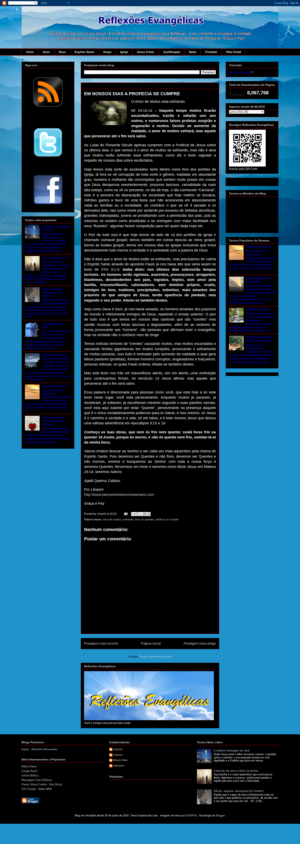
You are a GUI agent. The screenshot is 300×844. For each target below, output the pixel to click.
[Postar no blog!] (137, 514)
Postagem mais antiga (200, 643)
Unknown (118, 765)
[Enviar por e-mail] (133, 514)
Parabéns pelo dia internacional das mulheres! (53, 421)
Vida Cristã (233, 52)
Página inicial (151, 643)
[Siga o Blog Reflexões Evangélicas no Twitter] (48, 157)
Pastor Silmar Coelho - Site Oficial (41, 784)
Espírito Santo (84, 52)
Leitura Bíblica (29, 775)
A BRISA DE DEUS (258, 309)
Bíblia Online (29, 766)
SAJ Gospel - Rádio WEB (36, 788)
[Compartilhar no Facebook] (145, 514)
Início (30, 52)
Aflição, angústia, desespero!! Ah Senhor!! (53, 292)
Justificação (171, 52)
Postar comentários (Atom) (155, 656)
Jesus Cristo (145, 52)
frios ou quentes (144, 519)
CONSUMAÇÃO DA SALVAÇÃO (258, 280)
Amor (46, 52)
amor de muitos (112, 519)
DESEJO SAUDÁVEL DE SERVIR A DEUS (259, 339)
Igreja (124, 52)
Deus (62, 52)
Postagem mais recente (101, 643)
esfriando (128, 519)
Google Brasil (29, 770)
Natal (192, 52)
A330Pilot (191, 815)
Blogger (220, 815)
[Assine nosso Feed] (48, 106)
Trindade (211, 52)
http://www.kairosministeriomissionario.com (119, 495)
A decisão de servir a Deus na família (55, 259)
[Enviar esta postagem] (126, 513)
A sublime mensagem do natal (231, 750)
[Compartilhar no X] (141, 514)
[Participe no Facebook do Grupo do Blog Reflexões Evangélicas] (48, 204)
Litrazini (117, 749)
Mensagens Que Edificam (36, 779)
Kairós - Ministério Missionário (39, 749)
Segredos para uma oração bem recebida (55, 356)
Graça (107, 52)
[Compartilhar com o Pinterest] (149, 514)
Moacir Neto (120, 760)
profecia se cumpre (167, 519)
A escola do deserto (54, 386)
